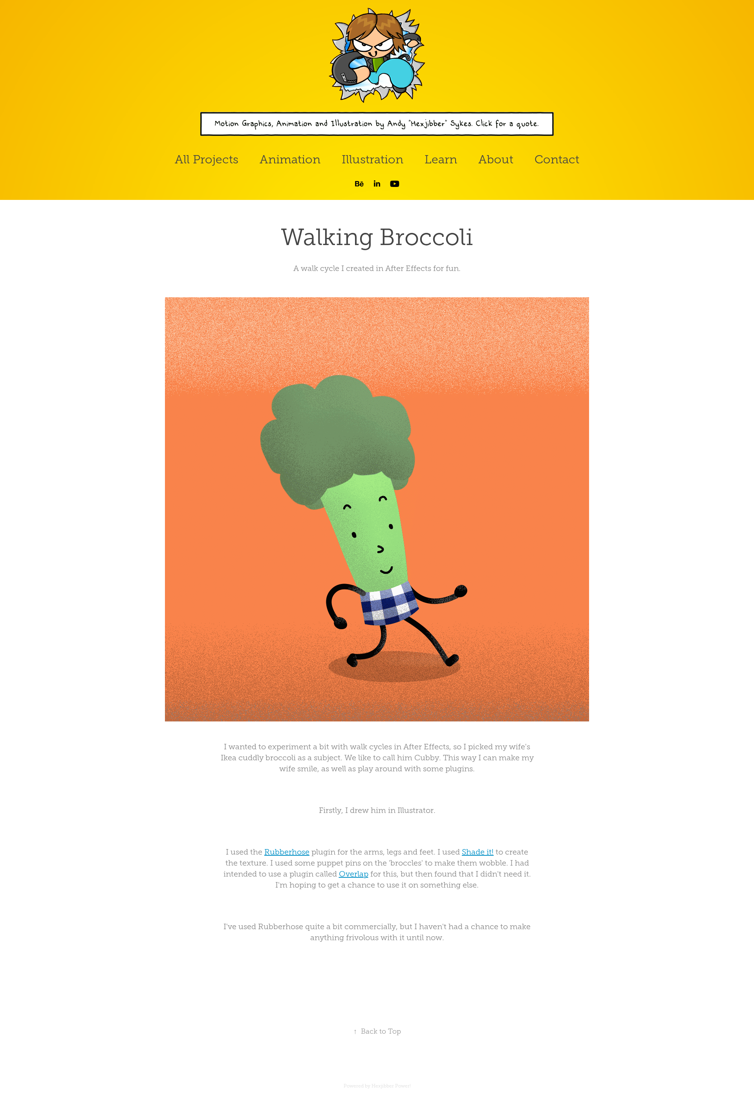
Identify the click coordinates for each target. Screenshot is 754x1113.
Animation (290, 159)
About (495, 159)
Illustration (372, 159)
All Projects (206, 159)
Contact (556, 159)
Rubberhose (286, 852)
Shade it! (478, 852)
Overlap (353, 874)
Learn (441, 159)
